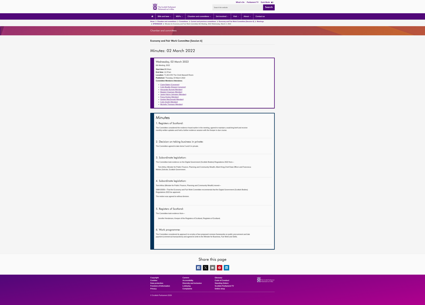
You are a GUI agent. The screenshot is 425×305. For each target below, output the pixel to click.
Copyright (154, 278)
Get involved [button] (221, 16)
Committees (183, 21)
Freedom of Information (160, 286)
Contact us (260, 16)
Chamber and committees (167, 21)
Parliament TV (253, 2)
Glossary (218, 278)
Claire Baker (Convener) (169, 85)
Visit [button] (235, 16)
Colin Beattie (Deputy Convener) (173, 87)
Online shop (220, 289)
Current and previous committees (203, 21)
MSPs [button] (178, 16)
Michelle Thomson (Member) (171, 104)
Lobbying (187, 286)
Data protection (156, 283)
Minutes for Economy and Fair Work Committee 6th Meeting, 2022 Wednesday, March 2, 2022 (198, 24)
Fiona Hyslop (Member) (169, 97)
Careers (186, 278)
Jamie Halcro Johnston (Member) (173, 94)
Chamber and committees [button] (199, 16)
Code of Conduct (222, 280)
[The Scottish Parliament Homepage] (152, 16)
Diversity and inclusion (192, 283)
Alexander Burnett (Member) (171, 90)
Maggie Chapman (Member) (171, 92)
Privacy (153, 289)
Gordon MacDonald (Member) (172, 99)
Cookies (153, 280)
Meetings (260, 21)
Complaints (187, 289)
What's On (240, 2)
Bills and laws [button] (164, 16)
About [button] (246, 16)
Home (152, 21)
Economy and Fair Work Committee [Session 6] (236, 21)
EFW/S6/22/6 (157, 24)
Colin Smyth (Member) (169, 102)
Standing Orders (222, 283)
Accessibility (188, 280)
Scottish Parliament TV (224, 286)
